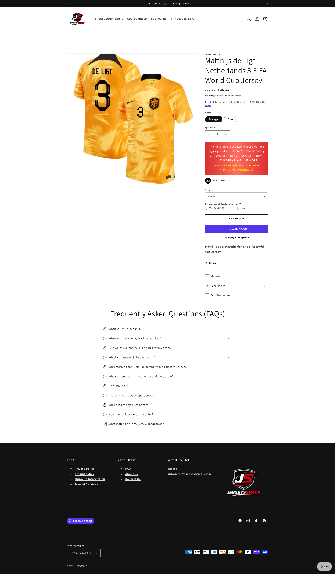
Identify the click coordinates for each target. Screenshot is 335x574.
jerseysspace (81, 565)
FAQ (128, 469)
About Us (131, 474)
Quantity (210, 127)
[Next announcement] (267, 3)
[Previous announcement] (68, 3)
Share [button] (213, 262)
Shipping (210, 95)
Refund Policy (84, 474)
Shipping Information (90, 479)
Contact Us (133, 479)
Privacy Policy (85, 469)
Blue (230, 119)
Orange (213, 119)
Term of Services (86, 484)
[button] (109, 19)
